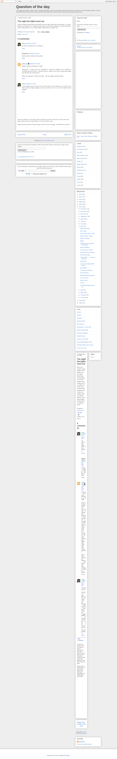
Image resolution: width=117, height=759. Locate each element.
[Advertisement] (82, 79)
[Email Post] (38, 32)
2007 (80, 207)
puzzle (79, 173)
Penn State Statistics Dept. (84, 342)
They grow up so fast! (86, 250)
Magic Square (81, 164)
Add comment (80, 639)
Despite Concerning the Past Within (87, 244)
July (82, 221)
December (84, 209)
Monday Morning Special (87, 275)
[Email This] (42, 32)
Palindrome (80, 170)
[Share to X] (45, 32)
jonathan (79, 318)
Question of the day (33, 7)
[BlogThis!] (43, 32)
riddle (78, 179)
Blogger (68, 755)
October (83, 214)
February (83, 295)
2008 (80, 204)
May (82, 226)
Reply (23, 48)
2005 (80, 303)
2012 (80, 194)
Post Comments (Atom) (48, 140)
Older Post (67, 134)
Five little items (84, 273)
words (78, 185)
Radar (82, 241)
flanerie (79, 315)
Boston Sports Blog (82, 330)
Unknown (24, 63)
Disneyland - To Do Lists (84, 327)
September (84, 216)
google (79, 46)
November (84, 211)
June (82, 224)
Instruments (83, 268)
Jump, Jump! (84, 280)
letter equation (81, 155)
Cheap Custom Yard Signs (84, 47)
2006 (80, 300)
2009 (80, 201)
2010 (80, 199)
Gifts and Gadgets (82, 333)
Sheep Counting (84, 238)
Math (78, 167)
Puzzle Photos (81, 321)
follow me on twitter (89, 40)
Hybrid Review (81, 336)
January (83, 297)
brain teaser (25, 34)
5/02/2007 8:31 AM (34, 53)
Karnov (79, 312)
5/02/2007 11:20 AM (30, 83)
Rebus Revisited (85, 228)
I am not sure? (84, 278)
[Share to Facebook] (47, 32)
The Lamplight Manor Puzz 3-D (26, 156)
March (83, 292)
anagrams (80, 146)
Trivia (78, 182)
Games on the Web (82, 339)
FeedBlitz (31, 152)
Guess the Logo (81, 348)
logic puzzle (80, 158)
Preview (20, 152)
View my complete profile (84, 744)
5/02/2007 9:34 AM (35, 63)
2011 (80, 196)
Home (45, 134)
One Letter (83, 231)
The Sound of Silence (86, 270)
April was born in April (86, 236)
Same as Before (84, 247)
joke (78, 152)
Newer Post (21, 134)
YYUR (82, 283)
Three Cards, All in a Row (87, 233)
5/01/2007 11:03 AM (30, 43)
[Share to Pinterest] (49, 32)
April (82, 290)
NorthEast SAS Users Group (85, 345)
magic (78, 161)
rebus (78, 176)
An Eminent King (85, 255)
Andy (23, 43)
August (83, 219)
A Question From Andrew (87, 252)
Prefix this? (83, 261)
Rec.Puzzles (80, 324)
